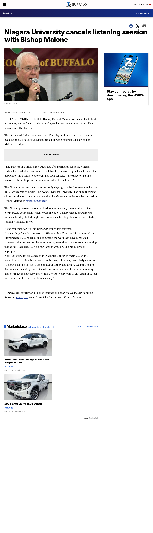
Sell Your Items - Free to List (41, 327)
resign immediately (36, 201)
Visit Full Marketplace (88, 326)
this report (22, 297)
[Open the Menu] (4, 4)
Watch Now (141, 4)
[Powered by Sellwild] (93, 418)
